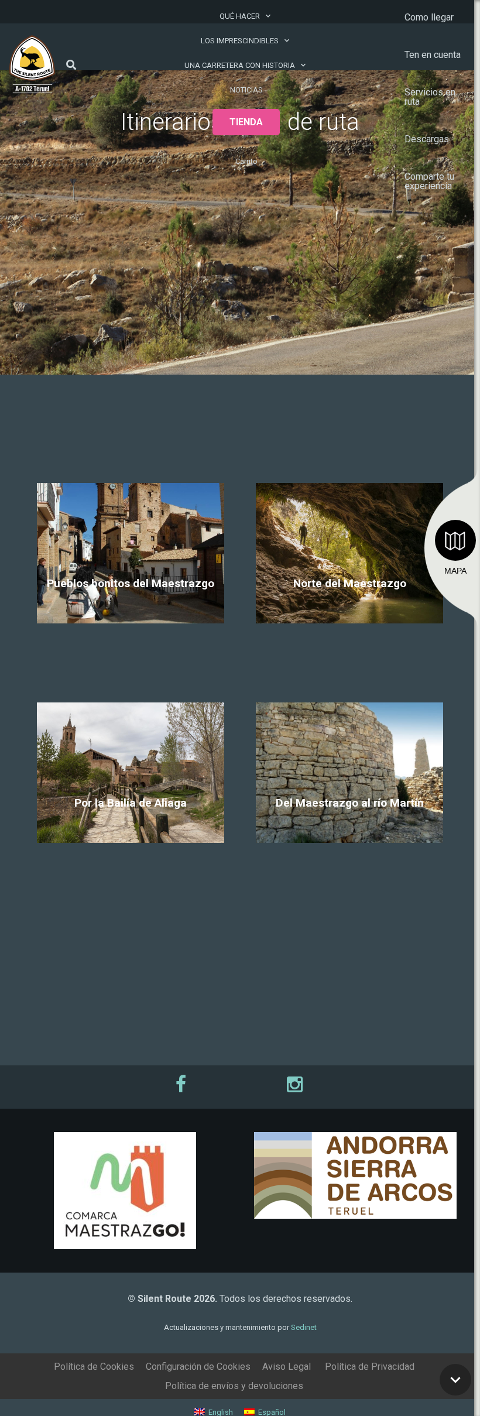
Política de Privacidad (369, 1366)
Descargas (426, 139)
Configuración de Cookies (198, 1366)
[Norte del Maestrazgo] (350, 590)
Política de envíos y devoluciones (234, 1385)
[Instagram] (297, 1084)
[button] (71, 65)
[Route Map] (455, 540)
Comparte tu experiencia (429, 181)
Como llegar (429, 17)
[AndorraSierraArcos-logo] (355, 1175)
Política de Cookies (94, 1366)
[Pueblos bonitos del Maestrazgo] (130, 590)
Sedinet (304, 1327)
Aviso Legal (286, 1366)
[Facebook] (182, 1084)
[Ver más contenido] (455, 1380)
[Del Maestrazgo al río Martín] (350, 809)
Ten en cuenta (432, 54)
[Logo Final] (32, 64)
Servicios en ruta (429, 97)
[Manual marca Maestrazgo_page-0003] (124, 1190)
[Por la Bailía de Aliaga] (130, 809)
